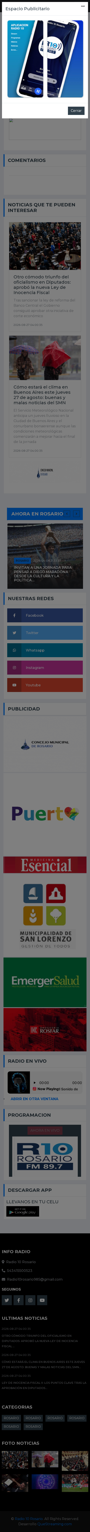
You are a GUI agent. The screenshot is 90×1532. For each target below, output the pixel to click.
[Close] (83, 6)
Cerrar (76, 111)
